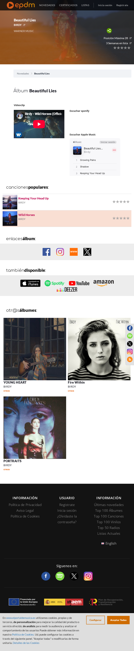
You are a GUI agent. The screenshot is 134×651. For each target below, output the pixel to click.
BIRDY (18, 24)
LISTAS (85, 5)
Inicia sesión (105, 5)
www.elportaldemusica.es (20, 617)
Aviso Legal (25, 510)
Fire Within (76, 382)
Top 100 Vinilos (109, 522)
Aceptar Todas (118, 619)
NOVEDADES (47, 5)
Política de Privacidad (25, 505)
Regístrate (122, 5)
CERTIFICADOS (68, 5)
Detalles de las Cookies (26, 642)
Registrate (67, 505)
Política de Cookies (25, 516)
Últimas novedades (109, 505)
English (111, 543)
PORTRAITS (12, 461)
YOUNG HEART (15, 382)
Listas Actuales (108, 533)
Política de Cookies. (23, 634)
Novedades (23, 73)
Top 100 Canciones (109, 516)
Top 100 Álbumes (109, 510)
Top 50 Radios (109, 527)
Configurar (96, 619)
